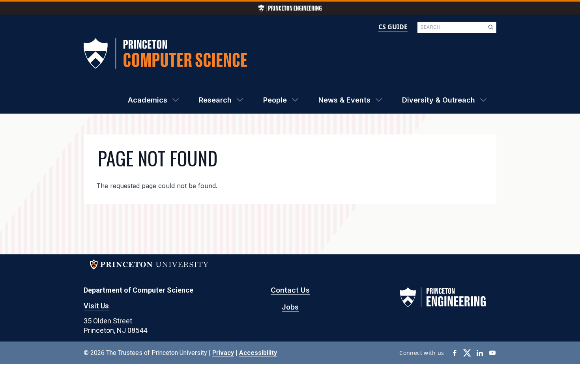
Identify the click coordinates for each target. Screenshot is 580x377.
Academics (147, 100)
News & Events (344, 100)
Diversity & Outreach (438, 100)
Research (215, 100)
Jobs (290, 307)
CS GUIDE (393, 26)
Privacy (223, 352)
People (275, 100)
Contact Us (290, 290)
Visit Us (96, 306)
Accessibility (258, 352)
